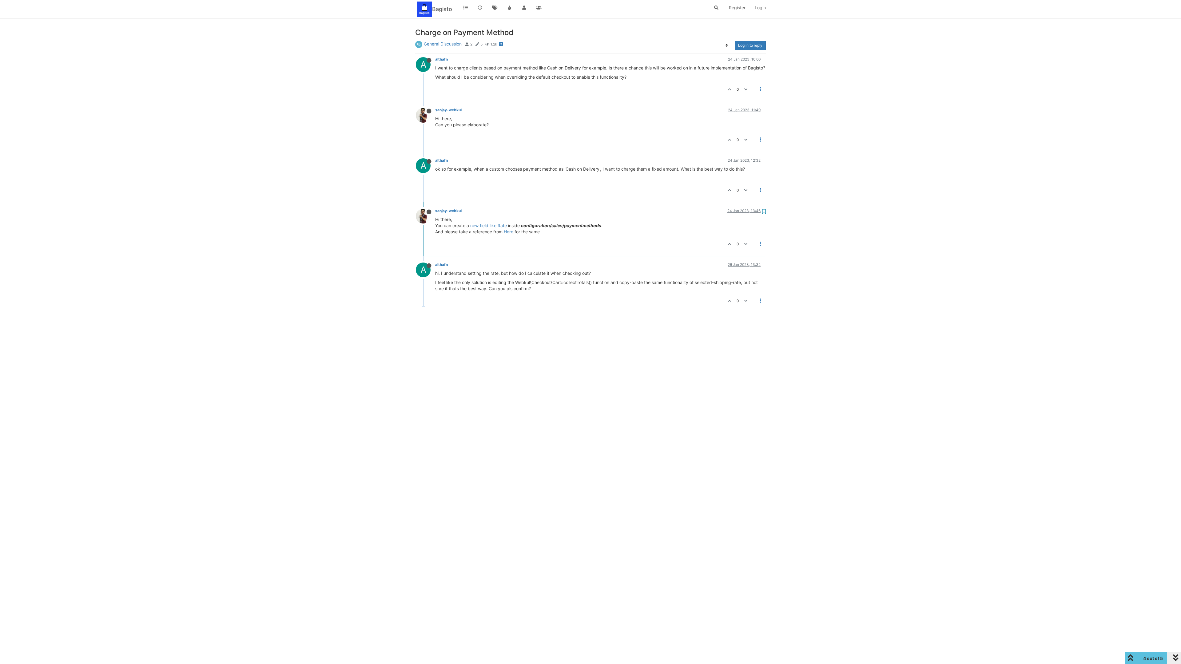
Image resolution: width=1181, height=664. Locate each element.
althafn (441, 59)
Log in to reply (750, 45)
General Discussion (443, 43)
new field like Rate (488, 225)
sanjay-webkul (448, 110)
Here (508, 231)
